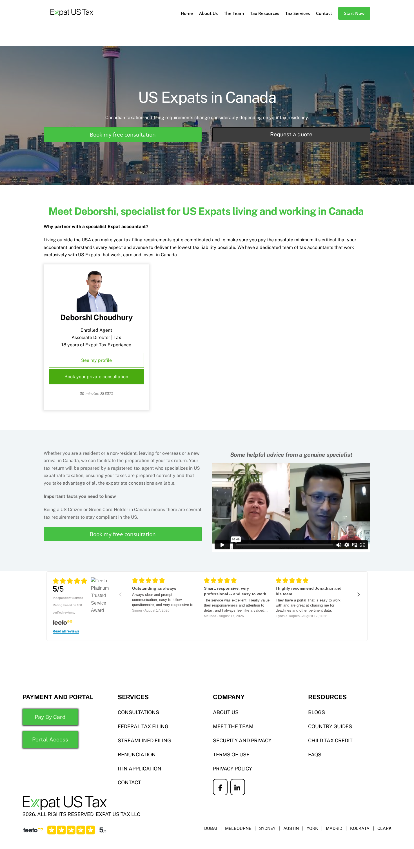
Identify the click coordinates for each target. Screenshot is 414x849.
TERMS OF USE (231, 754)
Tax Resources (264, 13)
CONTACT (129, 782)
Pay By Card (50, 717)
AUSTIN (291, 828)
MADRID (334, 828)
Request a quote (291, 134)
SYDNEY (267, 828)
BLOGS (316, 712)
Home (187, 13)
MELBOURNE (238, 828)
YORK (312, 828)
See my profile (96, 360)
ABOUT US (226, 712)
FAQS (314, 754)
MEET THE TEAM (233, 726)
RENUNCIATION (137, 754)
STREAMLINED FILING (144, 740)
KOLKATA (360, 828)
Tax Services (297, 13)
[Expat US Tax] (72, 19)
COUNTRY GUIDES (330, 726)
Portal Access (50, 739)
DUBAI (210, 828)
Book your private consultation (96, 376)
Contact (324, 13)
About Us (208, 13)
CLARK (384, 828)
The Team (234, 13)
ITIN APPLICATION (139, 769)
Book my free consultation (123, 134)
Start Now (354, 13)
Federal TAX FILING (143, 726)
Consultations (138, 712)
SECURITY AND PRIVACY (242, 740)
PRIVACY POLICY (232, 769)
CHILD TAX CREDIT (330, 740)
